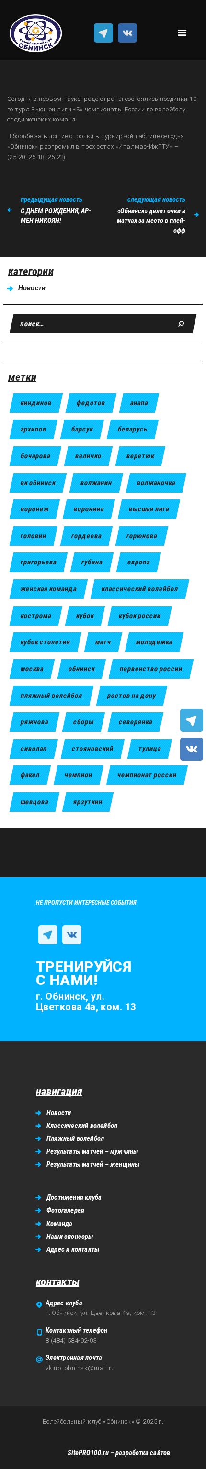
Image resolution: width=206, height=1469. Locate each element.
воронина (89, 509)
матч (103, 642)
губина (91, 562)
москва (32, 668)
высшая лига (149, 509)
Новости (32, 288)
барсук (82, 429)
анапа (139, 402)
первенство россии (151, 668)
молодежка (154, 642)
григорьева (38, 562)
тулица (149, 748)
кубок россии (140, 615)
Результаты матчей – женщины (92, 1164)
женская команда (49, 589)
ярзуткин (87, 801)
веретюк (140, 456)
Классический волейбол (81, 1125)
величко (88, 456)
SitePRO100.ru (88, 1452)
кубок (85, 615)
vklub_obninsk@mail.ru (80, 1367)
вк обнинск (38, 482)
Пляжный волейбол (75, 1138)
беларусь (133, 429)
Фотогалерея (65, 1210)
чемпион (78, 775)
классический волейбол (140, 589)
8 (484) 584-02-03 (71, 1340)
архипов (33, 429)
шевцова (34, 801)
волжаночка (156, 482)
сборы (83, 722)
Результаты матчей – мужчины (92, 1151)
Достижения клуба (74, 1197)
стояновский (92, 748)
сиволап (34, 748)
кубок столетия (45, 642)
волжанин (96, 482)
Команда (59, 1223)
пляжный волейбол (51, 695)
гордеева (86, 535)
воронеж (35, 509)
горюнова (142, 535)
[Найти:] (103, 324)
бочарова (35, 456)
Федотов (91, 402)
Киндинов (36, 402)
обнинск (82, 668)
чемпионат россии (147, 775)
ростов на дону (131, 695)
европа (138, 562)
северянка (135, 722)
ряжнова (34, 722)
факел (30, 775)
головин (33, 535)
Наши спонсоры (69, 1236)
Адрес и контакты (72, 1249)
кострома (36, 615)
